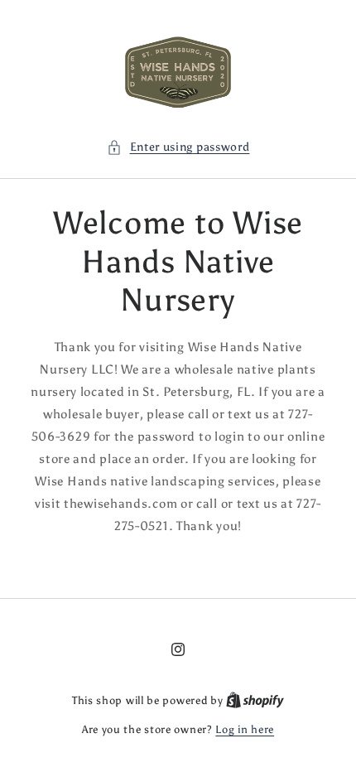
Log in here (244, 729)
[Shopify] (255, 700)
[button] (178, 147)
